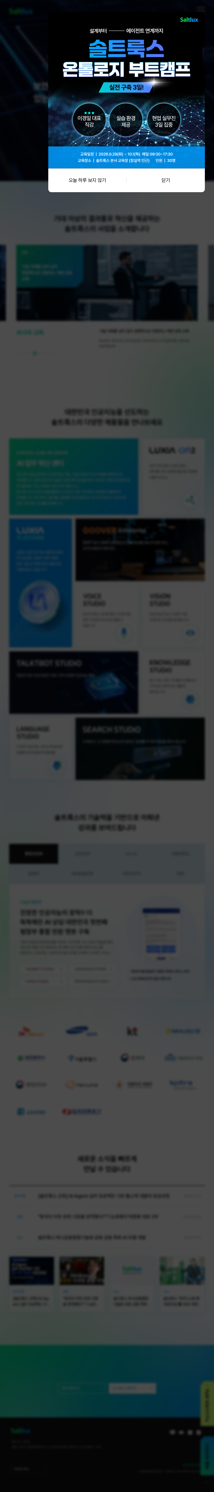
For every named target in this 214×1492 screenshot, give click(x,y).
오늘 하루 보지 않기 (87, 180)
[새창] (126, 14)
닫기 (166, 180)
